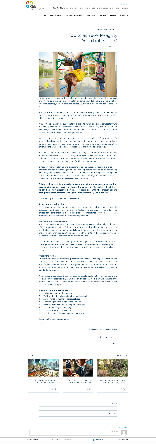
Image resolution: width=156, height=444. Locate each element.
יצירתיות (43, 324)
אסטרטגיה (113, 15)
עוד (45, 15)
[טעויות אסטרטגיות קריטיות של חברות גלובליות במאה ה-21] (43, 368)
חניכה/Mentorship (55, 15)
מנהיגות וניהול (90, 15)
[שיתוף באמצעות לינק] (101, 337)
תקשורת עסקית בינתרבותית (73, 15)
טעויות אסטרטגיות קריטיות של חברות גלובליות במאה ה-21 (44, 381)
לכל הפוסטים (124, 15)
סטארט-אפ (102, 15)
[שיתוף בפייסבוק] (116, 337)
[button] (31, 15)
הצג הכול (31, 355)
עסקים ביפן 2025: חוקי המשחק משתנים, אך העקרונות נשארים (112, 381)
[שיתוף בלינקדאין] (106, 337)
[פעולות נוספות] (40, 29)
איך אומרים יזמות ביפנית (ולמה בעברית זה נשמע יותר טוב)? (78, 381)
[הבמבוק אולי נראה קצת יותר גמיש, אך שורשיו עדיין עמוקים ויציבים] (112, 368)
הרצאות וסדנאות (111, 330)
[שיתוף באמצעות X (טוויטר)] (111, 337)
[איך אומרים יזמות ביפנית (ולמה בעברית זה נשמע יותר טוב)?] (78, 368)
